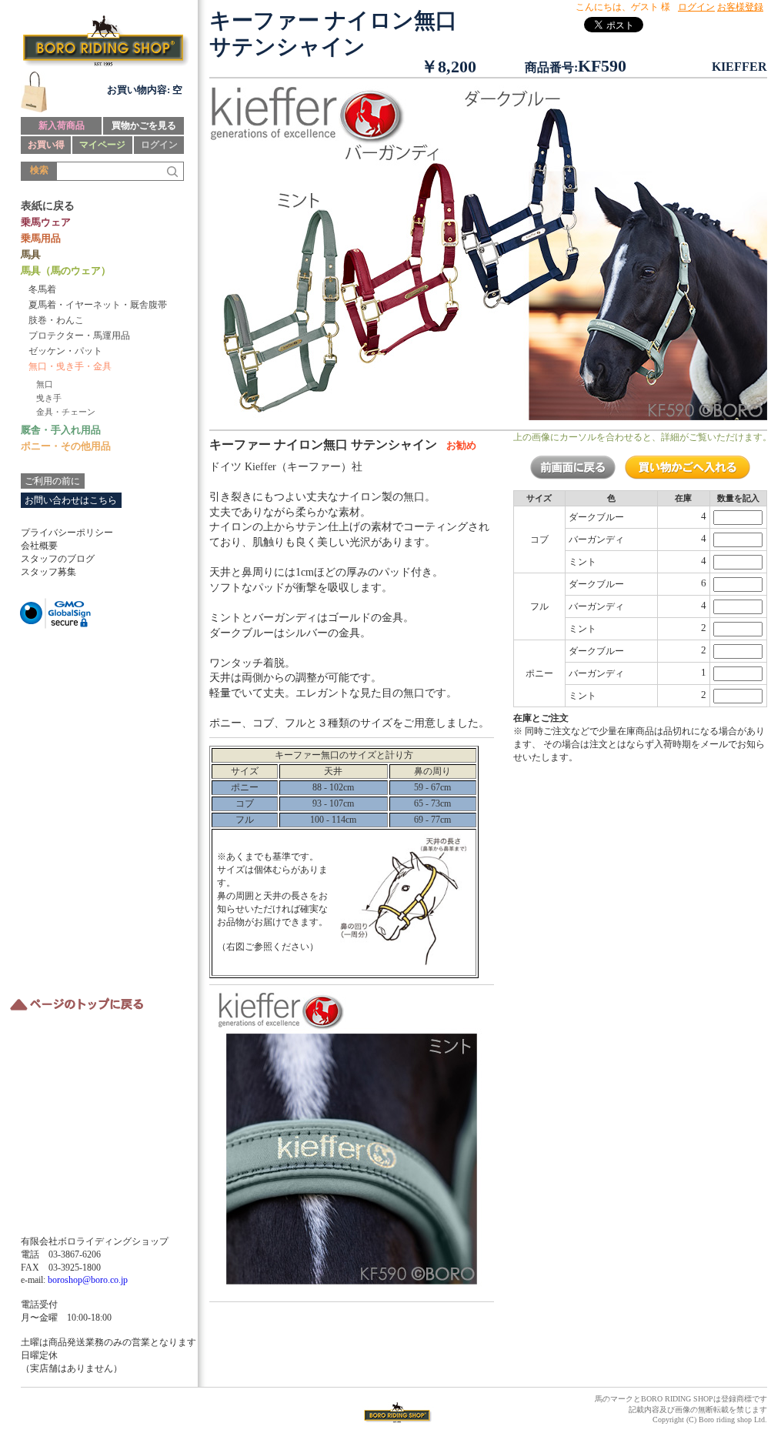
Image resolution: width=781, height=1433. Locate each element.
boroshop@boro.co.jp (88, 1279)
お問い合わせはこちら (71, 500)
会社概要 (39, 545)
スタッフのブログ (58, 558)
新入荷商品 (61, 125)
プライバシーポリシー (67, 532)
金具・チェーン (65, 411)
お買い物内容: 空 (144, 89)
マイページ (102, 144)
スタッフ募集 (48, 571)
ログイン (159, 144)
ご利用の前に (52, 481)
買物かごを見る (144, 125)
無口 (44, 384)
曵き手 (49, 398)
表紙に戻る (48, 206)
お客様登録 (740, 7)
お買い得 (46, 144)
